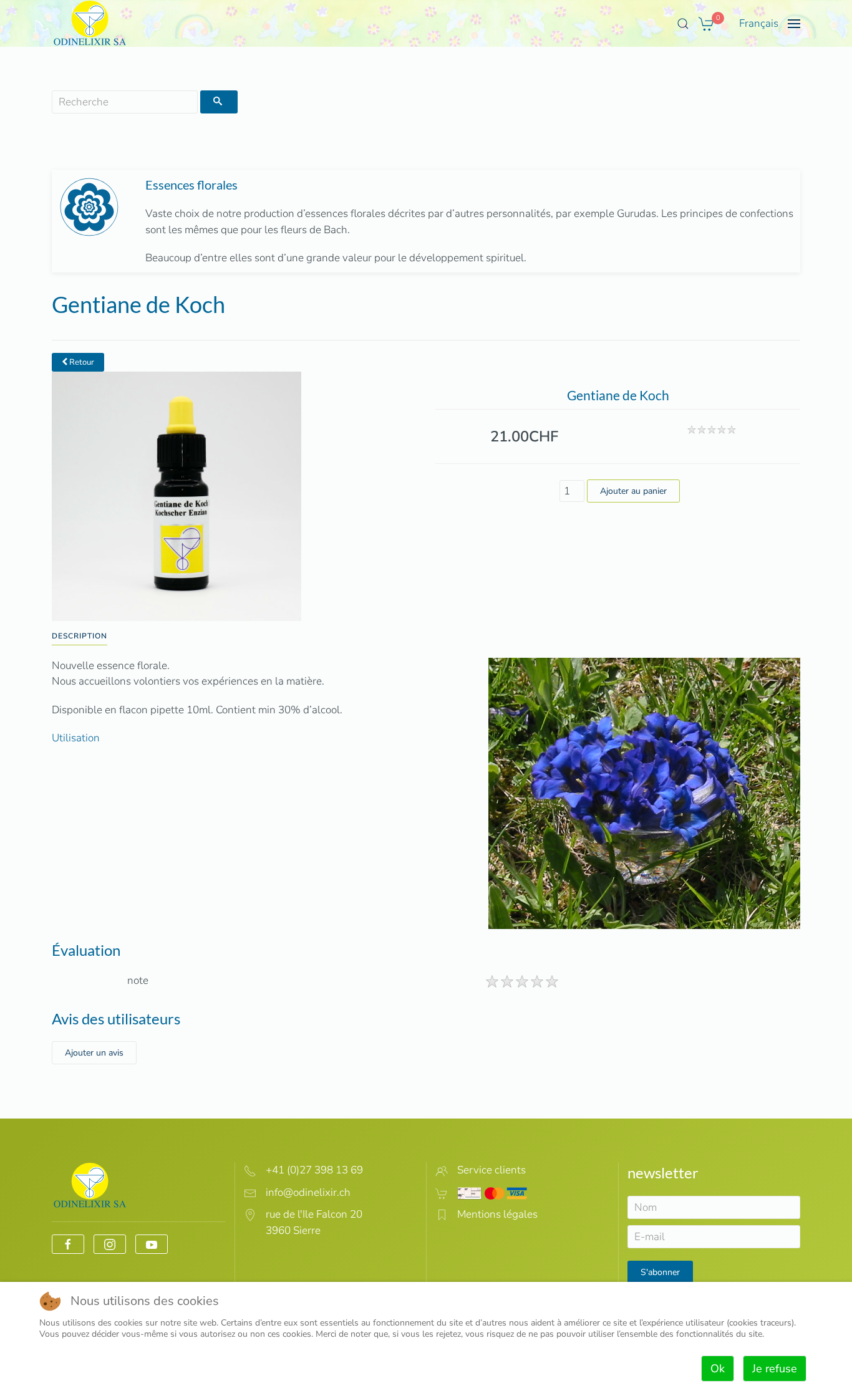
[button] (683, 23)
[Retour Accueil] (90, 23)
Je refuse (774, 1368)
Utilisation (76, 738)
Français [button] (758, 23)
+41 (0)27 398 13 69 (314, 1170)
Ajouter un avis (94, 1053)
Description (79, 636)
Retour (80, 362)
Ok (717, 1368)
